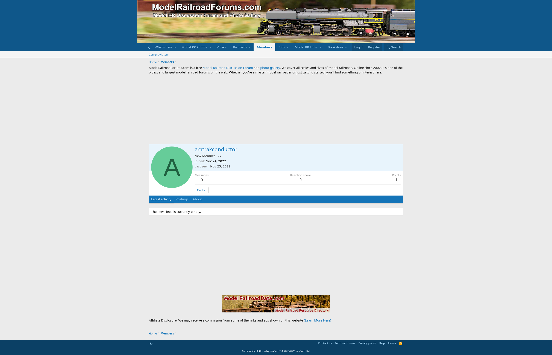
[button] (175, 47)
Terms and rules (345, 343)
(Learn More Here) (317, 320)
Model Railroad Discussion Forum (228, 67)
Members (264, 47)
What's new (163, 47)
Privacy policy (367, 343)
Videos (222, 47)
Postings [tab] (182, 199)
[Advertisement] (276, 109)
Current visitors (159, 54)
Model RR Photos (194, 47)
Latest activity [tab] (161, 199)
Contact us (325, 343)
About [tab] (197, 199)
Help (382, 343)
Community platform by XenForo (276, 351)
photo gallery (270, 67)
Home (392, 343)
